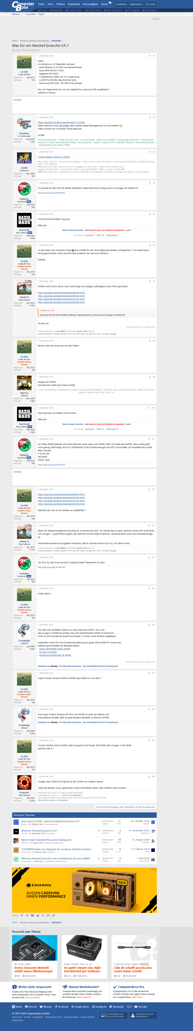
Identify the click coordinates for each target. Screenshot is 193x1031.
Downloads (74, 4)
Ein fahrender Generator (70, 666)
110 (68, 976)
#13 (153, 525)
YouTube (142, 1006)
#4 (154, 183)
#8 (154, 340)
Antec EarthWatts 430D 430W (54, 648)
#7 (154, 281)
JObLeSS (24, 843)
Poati (147, 851)
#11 (153, 439)
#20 (153, 776)
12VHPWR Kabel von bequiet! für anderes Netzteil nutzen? (56, 849)
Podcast (43, 10)
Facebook (63, 1006)
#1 (154, 56)
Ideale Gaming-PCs (114, 10)
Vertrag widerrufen (53, 1017)
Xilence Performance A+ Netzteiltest (53, 800)
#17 (153, 673)
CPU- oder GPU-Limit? (76, 334)
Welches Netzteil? (60, 334)
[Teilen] (150, 56)
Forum (104, 4)
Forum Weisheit (75, 795)
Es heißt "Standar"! (109, 334)
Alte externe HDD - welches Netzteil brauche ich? (50, 821)
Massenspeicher (52, 824)
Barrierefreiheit (87, 1017)
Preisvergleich (90, 4)
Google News (82, 1006)
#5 (154, 214)
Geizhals (65, 218)
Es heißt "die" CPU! (93, 334)
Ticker (41, 4)
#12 (153, 489)
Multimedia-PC (112, 235)
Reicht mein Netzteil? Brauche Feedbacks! (46, 840)
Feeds (19, 1006)
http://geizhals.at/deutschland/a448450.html (61, 292)
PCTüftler (145, 842)
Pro (29, 201)
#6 (154, 245)
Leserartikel (30, 14)
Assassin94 (26, 852)
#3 (154, 152)
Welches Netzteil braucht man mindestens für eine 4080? (55, 858)
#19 (153, 740)
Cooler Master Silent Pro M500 (54, 156)
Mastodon (118, 1006)
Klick (64, 795)
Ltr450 (17, 50)
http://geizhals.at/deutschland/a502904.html (61, 302)
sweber (24, 824)
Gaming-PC (90, 235)
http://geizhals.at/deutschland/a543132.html (61, 298)
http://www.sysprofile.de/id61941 (51, 193)
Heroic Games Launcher (73, 230)
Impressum (17, 1017)
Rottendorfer (26, 861)
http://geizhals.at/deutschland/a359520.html (61, 295)
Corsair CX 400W (48, 651)
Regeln (41, 14)
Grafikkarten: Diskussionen (55, 861)
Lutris (128, 230)
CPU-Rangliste (150, 10)
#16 (153, 624)
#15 (153, 588)
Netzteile (50, 833)
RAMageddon (57, 10)
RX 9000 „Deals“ (94, 10)
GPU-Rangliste (133, 10)
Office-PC (100, 235)
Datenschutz (17, 1020)
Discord (32, 1006)
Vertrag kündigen (71, 1017)
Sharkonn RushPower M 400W (55, 655)
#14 (153, 557)
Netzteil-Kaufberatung (53, 843)
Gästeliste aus (48, 666)
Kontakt (27, 1017)
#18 (153, 709)
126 (118, 976)
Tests (50, 4)
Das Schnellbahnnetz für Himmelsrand (100, 666)
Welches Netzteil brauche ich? (39, 830)
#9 (154, 376)
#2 (154, 117)
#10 (153, 408)
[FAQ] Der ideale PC (45, 334)
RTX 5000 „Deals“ (75, 10)
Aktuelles (16, 14)
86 (18, 976)
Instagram (100, 1006)
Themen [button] (60, 4)
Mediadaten (38, 1017)
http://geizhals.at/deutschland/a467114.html (61, 122)
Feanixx (24, 833)
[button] (22, 14)
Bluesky (47, 1006)
